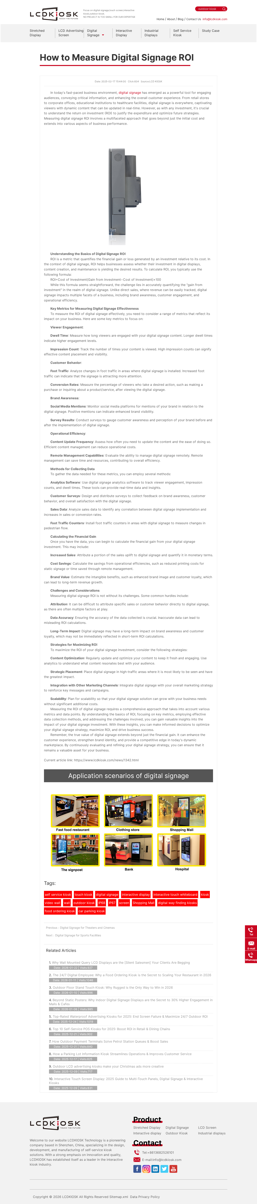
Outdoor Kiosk (177, 1133)
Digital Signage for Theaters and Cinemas (87, 927)
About (171, 19)
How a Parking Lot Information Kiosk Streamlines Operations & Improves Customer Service (122, 1054)
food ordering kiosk (60, 911)
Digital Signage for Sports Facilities (78, 935)
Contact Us (193, 19)
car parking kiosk (92, 911)
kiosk (205, 894)
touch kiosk (83, 894)
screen (124, 903)
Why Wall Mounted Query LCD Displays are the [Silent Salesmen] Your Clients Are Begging (121, 963)
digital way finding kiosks (177, 903)
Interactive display (147, 1133)
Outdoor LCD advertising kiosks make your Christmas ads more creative (108, 1066)
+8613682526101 (160, 1152)
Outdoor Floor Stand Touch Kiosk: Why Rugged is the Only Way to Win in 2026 (113, 987)
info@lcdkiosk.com (215, 19)
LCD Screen (207, 1128)
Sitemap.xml (118, 1197)
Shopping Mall (143, 903)
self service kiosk (58, 894)
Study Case (210, 31)
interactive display (136, 894)
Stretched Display (146, 1128)
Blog (181, 19)
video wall (52, 903)
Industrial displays (211, 1133)
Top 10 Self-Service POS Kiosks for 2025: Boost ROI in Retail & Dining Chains (111, 1029)
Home (160, 19)
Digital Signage (177, 1128)
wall (67, 903)
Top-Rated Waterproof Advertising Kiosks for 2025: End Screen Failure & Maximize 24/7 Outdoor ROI (130, 1016)
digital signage (130, 93)
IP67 (112, 903)
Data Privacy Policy (145, 1197)
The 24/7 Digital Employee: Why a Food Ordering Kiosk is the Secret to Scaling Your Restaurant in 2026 (132, 975)
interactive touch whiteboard (175, 894)
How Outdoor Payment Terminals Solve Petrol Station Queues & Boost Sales (110, 1041)
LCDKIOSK (70, 1197)
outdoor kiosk (84, 903)
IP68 (101, 903)
